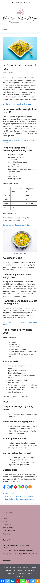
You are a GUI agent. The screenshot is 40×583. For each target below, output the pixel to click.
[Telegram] (26, 487)
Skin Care (20, 576)
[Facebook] (4, 487)
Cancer (19, 567)
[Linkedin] (11, 487)
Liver (14, 570)
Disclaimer (7, 534)
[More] (30, 487)
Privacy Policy (8, 527)
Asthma (12, 567)
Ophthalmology (29, 570)
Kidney (8, 570)
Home (12, 2)
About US (27, 2)
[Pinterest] (15, 487)
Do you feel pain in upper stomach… (16, 225)
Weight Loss (9, 493)
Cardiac (25, 567)
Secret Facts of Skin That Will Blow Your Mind (20, 554)
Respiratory (22, 573)
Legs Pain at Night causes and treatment (20, 499)
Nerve (20, 570)
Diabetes (33, 567)
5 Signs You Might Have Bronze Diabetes (20, 496)
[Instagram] (22, 487)
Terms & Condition (10, 531)
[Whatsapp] (19, 487)
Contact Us (19, 2)
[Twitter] (8, 487)
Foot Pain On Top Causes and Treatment (18, 551)
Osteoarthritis (12, 573)
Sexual (30, 573)
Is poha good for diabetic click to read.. (17, 104)
